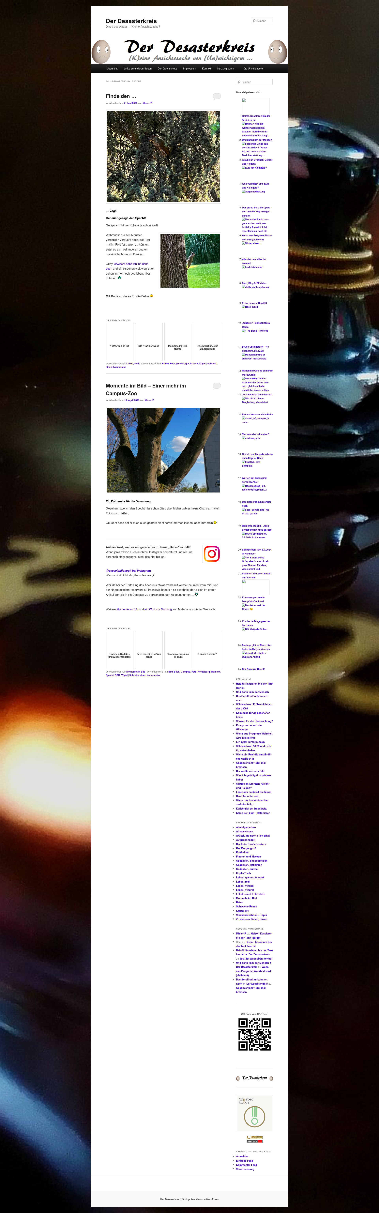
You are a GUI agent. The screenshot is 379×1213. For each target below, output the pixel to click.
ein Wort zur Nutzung (158, 609)
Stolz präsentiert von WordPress (200, 1199)
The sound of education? (255, 434)
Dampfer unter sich (247, 796)
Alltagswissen (244, 831)
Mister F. (147, 103)
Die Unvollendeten (253, 68)
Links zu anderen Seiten (138, 68)
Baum (165, 363)
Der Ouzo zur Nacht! (253, 669)
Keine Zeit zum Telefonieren (253, 813)
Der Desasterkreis (131, 20)
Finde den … (121, 95)
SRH (117, 675)
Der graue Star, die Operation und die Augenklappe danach (256, 211)
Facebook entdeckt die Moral (253, 792)
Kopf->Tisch (243, 873)
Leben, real (132, 363)
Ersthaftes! (242, 852)
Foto (172, 363)
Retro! (239, 902)
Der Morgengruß (246, 848)
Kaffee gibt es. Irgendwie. (251, 808)
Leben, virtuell (245, 885)
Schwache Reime (246, 906)
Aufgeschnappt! (245, 840)
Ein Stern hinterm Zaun (250, 742)
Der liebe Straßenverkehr (251, 844)
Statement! (242, 911)
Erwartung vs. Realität (254, 303)
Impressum (189, 68)
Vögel (202, 363)
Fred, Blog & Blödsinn (254, 283)
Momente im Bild (135, 671)
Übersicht (112, 68)
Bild (170, 671)
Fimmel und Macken (248, 856)
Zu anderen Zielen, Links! (251, 919)
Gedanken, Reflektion (249, 865)
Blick (177, 671)
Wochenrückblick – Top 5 (251, 915)
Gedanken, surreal (247, 869)
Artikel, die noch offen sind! (253, 835)
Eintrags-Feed (244, 1160)
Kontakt (206, 68)
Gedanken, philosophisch (251, 860)
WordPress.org (245, 1169)
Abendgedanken (246, 827)
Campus (185, 671)
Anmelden (242, 1156)
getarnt (180, 363)
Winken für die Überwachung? (254, 721)
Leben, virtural (245, 890)
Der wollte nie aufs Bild (250, 771)
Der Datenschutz (167, 68)
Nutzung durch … (227, 68)
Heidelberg (204, 671)
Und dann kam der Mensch (257, 140)
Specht (194, 363)
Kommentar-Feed (246, 1165)
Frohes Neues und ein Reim (257, 414)
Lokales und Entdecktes (250, 894)
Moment (215, 671)
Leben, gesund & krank (250, 877)
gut (187, 363)
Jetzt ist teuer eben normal (257, 394)
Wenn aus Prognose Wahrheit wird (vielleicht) (253, 971)
